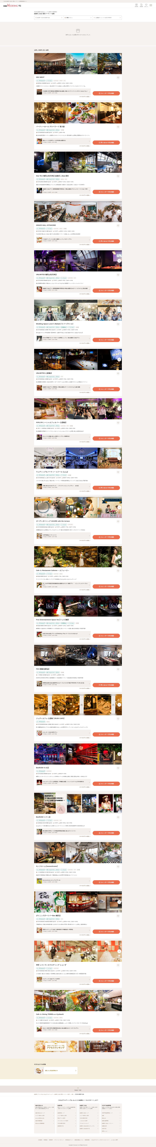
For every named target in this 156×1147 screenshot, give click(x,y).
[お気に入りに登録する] (118, 77)
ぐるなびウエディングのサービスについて (100, 1139)
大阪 (72, 1094)
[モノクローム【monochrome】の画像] (78, 852)
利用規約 (46, 1139)
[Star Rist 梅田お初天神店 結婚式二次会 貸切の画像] (78, 162)
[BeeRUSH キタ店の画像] (78, 754)
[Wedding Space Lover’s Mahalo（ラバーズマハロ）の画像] (78, 310)
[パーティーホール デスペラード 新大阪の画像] (78, 112)
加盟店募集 (87, 1139)
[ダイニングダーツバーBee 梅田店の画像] (78, 901)
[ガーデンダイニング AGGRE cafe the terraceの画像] (78, 507)
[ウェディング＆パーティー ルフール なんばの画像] (78, 458)
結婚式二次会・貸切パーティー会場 (62, 1094)
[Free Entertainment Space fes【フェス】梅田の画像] (78, 606)
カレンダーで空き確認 (107, 93)
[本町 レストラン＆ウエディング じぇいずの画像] (78, 951)
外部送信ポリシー (69, 1139)
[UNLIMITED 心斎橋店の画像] (78, 359)
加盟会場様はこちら (79, 1139)
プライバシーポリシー (59, 1139)
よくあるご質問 (114, 1139)
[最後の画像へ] (119, 64)
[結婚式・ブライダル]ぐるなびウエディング (43, 1094)
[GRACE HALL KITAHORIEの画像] (78, 211)
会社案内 (40, 1139)
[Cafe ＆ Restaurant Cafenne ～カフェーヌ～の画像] (78, 556)
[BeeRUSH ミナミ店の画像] (78, 803)
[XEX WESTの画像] (78, 63)
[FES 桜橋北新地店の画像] (78, 655)
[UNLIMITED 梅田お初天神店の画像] (78, 260)
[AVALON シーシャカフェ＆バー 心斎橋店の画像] (78, 408)
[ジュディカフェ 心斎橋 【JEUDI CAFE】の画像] (78, 704)
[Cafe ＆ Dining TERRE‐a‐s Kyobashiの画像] (78, 1000)
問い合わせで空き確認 (107, 142)
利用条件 (51, 1139)
